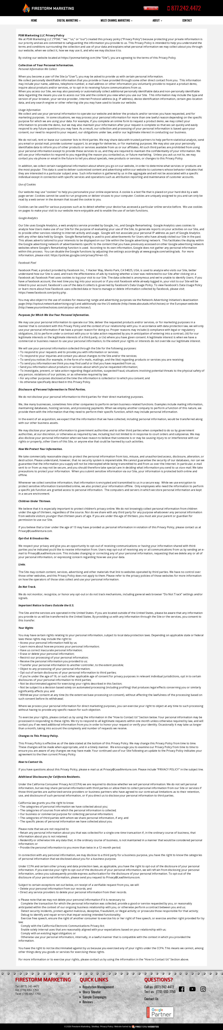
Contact (187, 20)
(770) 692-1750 (29, 990)
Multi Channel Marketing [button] (116, 20)
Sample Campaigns (95, 996)
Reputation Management (98, 986)
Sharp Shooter (92, 991)
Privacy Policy (106, 1026)
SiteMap (95, 1026)
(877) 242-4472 (30, 986)
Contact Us (151, 998)
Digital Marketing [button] (68, 20)
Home (34, 20)
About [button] (156, 20)
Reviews (88, 1001)
